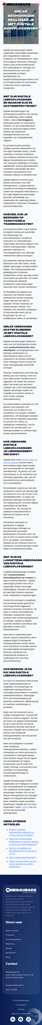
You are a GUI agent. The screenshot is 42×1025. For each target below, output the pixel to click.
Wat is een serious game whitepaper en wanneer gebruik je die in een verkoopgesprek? (23, 842)
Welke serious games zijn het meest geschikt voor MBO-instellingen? (22, 864)
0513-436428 (11, 990)
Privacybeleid (21, 1005)
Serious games (12, 931)
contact (25, 807)
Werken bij (10, 944)
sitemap (21, 1009)
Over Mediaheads (13, 939)
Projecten (10, 935)
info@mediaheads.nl (14, 985)
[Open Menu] (38, 5)
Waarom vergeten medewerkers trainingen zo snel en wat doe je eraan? (21, 832)
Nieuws (9, 948)
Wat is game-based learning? (22, 857)
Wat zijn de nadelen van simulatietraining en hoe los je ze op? (23, 851)
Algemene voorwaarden (21, 1014)
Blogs (8, 957)
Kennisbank (11, 953)
